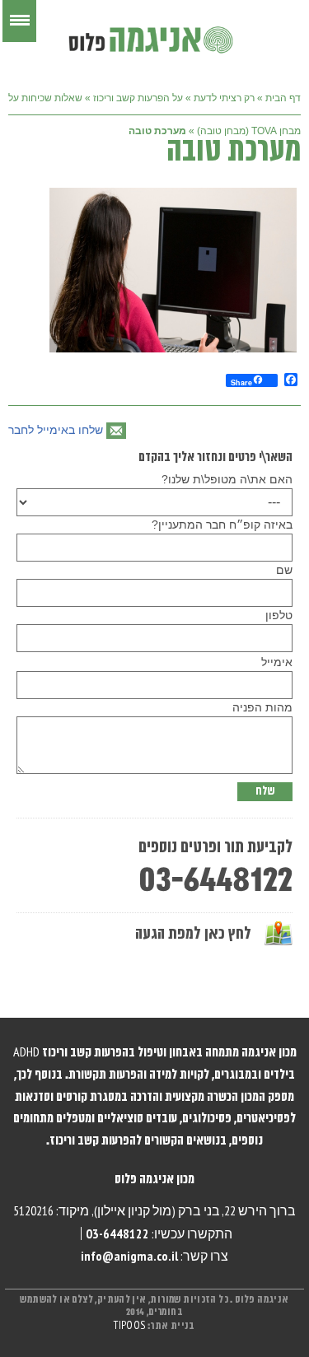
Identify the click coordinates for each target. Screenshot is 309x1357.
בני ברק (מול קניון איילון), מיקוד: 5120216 (116, 1210)
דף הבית (283, 98)
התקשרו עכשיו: (159, 1233)
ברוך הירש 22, (259, 1210)
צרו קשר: (154, 1255)
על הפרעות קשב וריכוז (138, 98)
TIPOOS (129, 1326)
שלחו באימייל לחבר (55, 429)
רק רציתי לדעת (224, 98)
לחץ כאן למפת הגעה (193, 934)
